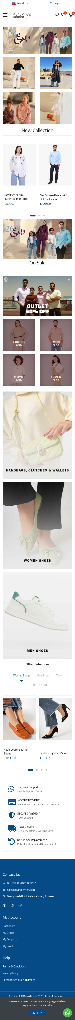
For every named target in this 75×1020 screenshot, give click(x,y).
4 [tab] (46, 770)
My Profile (8, 946)
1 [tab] (32, 215)
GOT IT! (37, 1013)
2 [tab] (39, 215)
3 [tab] (44, 215)
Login (56, 3)
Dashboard (9, 926)
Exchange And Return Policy (19, 980)
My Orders (9, 933)
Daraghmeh (30, 996)
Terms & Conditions (14, 967)
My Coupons (10, 939)
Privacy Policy (10, 973)
